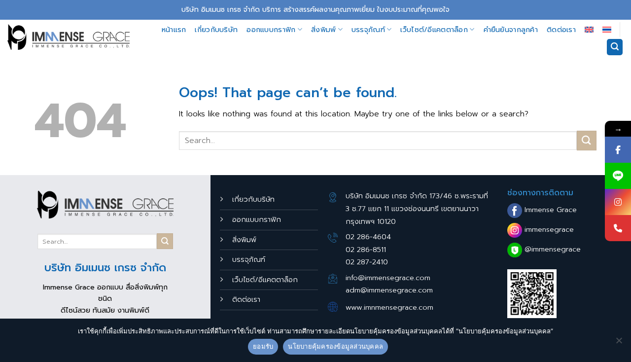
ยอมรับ (263, 346)
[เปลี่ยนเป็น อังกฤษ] (589, 29)
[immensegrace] (68, 37)
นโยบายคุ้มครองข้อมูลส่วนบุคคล (335, 346)
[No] (619, 343)
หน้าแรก (174, 29)
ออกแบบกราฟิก (270, 29)
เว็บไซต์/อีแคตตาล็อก (434, 29)
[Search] (615, 47)
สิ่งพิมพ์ (323, 29)
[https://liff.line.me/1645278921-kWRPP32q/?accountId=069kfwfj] (618, 176)
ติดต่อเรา (561, 29)
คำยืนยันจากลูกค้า (511, 29)
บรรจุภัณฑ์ (368, 29)
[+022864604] (618, 228)
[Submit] (586, 140)
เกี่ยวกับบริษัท (216, 29)
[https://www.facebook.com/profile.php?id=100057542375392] (618, 150)
